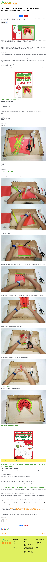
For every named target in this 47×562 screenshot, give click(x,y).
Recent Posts (4, 517)
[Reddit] (3, 529)
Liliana (6, 519)
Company (41, 1)
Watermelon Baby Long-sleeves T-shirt (27, 511)
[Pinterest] (5, 529)
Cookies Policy (15, 548)
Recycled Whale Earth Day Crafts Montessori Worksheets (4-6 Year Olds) (25, 507)
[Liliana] (2, 520)
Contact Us (14, 542)
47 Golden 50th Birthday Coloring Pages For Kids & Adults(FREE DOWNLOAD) (29, 548)
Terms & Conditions (16, 546)
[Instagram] (8, 529)
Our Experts (15, 543)
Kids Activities (17, 1)
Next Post (44, 533)
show (6, 22)
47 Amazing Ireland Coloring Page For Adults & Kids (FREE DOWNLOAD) (28, 552)
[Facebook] (1, 529)
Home (14, 1)
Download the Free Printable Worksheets (12, 460)
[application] (19, 1)
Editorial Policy (15, 547)
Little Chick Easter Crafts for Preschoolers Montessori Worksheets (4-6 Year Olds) (24, 508)
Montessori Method (36, 11)
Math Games (37, 543)
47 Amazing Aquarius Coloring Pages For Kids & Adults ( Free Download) (28, 544)
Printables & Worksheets (23, 1)
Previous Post (4, 533)
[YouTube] (10, 543)
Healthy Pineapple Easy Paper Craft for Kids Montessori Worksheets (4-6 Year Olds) (30, 509)
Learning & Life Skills (30, 1)
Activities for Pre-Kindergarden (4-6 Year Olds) (18, 11)
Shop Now (15, 3)
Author (1, 517)
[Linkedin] (4, 529)
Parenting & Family (36, 1)
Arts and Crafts (38, 547)
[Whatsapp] (7, 529)
